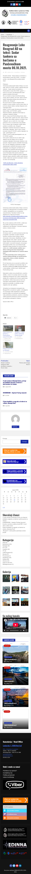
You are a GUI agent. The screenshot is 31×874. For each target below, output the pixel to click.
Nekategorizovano (7, 564)
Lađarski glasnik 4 (9, 681)
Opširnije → (15, 426)
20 (14, 499)
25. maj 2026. (7, 405)
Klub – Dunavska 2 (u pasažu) (10, 749)
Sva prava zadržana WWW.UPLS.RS (13, 870)
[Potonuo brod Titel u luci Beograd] (8, 345)
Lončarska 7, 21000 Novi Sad (12, 745)
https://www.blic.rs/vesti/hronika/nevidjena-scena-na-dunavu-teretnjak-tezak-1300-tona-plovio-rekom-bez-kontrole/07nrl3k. (15, 218)
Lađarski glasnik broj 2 (10, 725)
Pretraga (5, 438)
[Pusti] (4, 630)
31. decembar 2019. (9, 705)
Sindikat (5, 559)
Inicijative (5, 549)
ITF (3, 550)
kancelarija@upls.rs (8, 755)
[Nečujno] (24, 630)
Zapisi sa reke (6, 562)
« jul (4, 507)
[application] (15, 625)
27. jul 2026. (6, 395)
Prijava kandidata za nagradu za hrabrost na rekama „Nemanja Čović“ (15, 402)
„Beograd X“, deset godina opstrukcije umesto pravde (19, 333)
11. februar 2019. (8, 727)
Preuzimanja (6, 556)
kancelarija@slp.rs (7, 754)
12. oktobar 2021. (10, 72)
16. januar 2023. (8, 661)
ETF (4, 547)
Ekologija (5, 545)
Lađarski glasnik (7, 552)
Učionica (5, 561)
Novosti (4, 554)
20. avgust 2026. (7, 386)
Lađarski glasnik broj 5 (10, 659)
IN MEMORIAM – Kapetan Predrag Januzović (14, 393)
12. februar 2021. (9, 683)
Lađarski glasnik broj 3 (10, 703)
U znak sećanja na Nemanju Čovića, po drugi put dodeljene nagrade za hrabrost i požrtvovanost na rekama (14, 382)
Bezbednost (6, 544)
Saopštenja (17, 72)
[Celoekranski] (26, 630)
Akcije (4, 542)
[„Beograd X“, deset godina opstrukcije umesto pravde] (20, 328)
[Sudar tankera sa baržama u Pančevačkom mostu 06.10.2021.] (8, 328)
